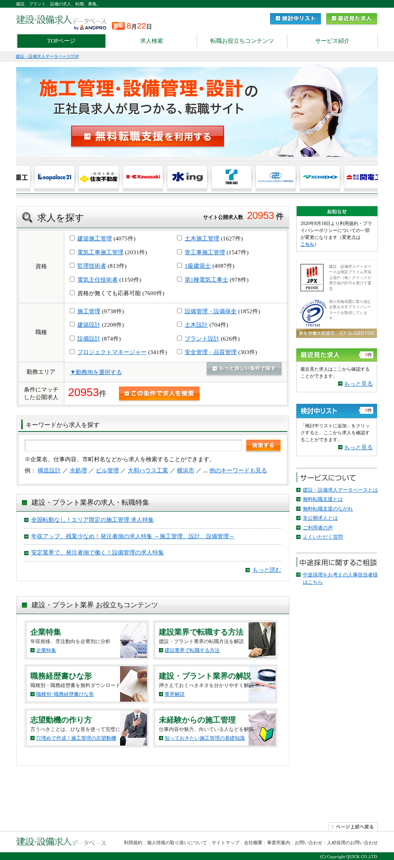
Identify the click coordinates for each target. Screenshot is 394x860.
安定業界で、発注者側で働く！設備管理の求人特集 (97, 552)
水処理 (78, 470)
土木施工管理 (202, 238)
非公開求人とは (320, 518)
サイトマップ (225, 842)
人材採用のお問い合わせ (352, 842)
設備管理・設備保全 (211, 311)
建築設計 (88, 325)
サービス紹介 (332, 41)
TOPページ (61, 41)
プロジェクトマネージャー (112, 352)
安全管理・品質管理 (211, 352)
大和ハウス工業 (148, 470)
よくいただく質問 (323, 537)
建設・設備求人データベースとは (340, 490)
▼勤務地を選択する (96, 372)
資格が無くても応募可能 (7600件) (120, 293)
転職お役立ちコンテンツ (242, 41)
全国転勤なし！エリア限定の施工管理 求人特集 (92, 520)
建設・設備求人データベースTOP (47, 56)
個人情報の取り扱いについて (177, 842)
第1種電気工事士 (206, 280)
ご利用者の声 (318, 528)
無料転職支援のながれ (328, 509)
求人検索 (151, 41)
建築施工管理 (94, 238)
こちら (307, 244)
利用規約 (133, 842)
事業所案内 (278, 842)
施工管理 (88, 311)
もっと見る (358, 384)
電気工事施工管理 (100, 252)
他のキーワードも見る (238, 470)
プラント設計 (202, 339)
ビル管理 (107, 470)
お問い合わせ (308, 842)
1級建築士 (198, 266)
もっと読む (266, 570)
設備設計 (88, 339)
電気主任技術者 (97, 280)
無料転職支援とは (323, 499)
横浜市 (185, 470)
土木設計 (196, 325)
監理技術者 (91, 266)
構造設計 (49, 470)
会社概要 (253, 842)
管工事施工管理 (205, 252)
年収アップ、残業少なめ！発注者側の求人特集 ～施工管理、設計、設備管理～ (133, 536)
